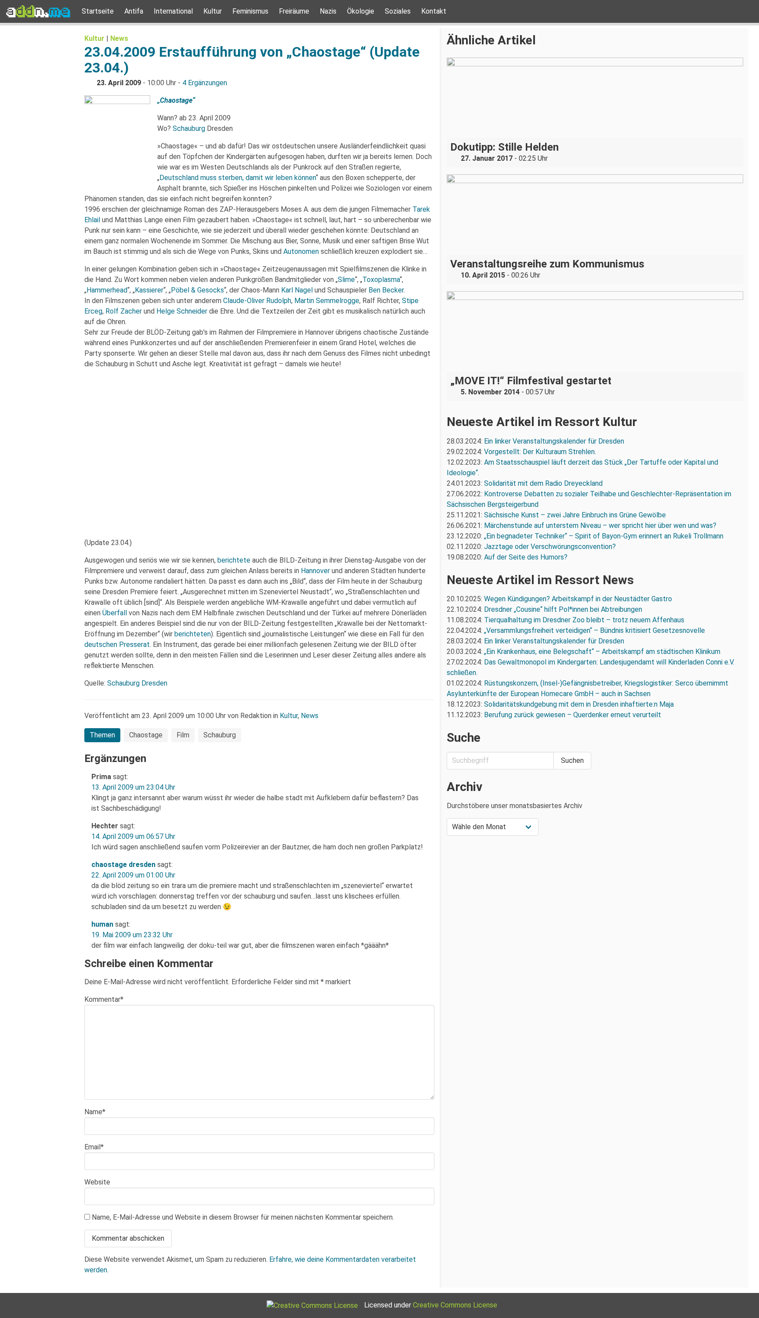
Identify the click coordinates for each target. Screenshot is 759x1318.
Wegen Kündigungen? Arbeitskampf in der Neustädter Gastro (578, 599)
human (102, 924)
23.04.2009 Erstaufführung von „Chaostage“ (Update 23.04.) (251, 59)
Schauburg (189, 128)
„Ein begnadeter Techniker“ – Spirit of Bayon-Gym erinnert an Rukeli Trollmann (603, 536)
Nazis (328, 11)
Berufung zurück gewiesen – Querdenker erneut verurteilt (572, 715)
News (119, 38)
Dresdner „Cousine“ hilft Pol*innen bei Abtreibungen (563, 609)
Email (94, 1147)
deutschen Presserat (117, 644)
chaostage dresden (123, 864)
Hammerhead (107, 290)
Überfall (114, 613)
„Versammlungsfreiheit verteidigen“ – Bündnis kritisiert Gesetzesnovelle (594, 630)
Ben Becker (386, 290)
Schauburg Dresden (137, 683)
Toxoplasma (381, 279)
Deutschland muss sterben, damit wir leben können (237, 177)
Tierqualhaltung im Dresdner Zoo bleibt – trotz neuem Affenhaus (584, 620)
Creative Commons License (455, 1305)
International (173, 11)
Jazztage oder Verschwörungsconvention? (550, 546)
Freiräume (294, 11)
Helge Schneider (181, 311)
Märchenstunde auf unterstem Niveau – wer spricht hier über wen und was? (600, 525)
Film (183, 735)
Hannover (315, 571)
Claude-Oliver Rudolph (257, 300)
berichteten (192, 634)
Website (97, 1182)
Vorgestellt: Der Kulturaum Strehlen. (540, 452)
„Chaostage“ (176, 100)
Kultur (212, 11)
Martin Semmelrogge (326, 300)
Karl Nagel (297, 290)
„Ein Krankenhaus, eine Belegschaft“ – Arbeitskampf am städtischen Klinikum (602, 651)
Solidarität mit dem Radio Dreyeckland (543, 483)
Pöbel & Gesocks (197, 290)
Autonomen (301, 251)
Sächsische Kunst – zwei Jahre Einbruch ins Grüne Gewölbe (575, 515)
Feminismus (250, 11)
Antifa (133, 11)
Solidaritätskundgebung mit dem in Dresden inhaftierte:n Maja (579, 704)
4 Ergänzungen (204, 83)
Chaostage (146, 735)
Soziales (398, 11)
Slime (346, 279)
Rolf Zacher (123, 311)
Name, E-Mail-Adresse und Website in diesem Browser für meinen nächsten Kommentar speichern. (243, 1217)
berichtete (233, 560)
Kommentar (103, 999)
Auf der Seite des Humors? (525, 557)
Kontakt (433, 11)
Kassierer (149, 290)
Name (94, 1112)
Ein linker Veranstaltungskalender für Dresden (554, 441)
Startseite (98, 11)
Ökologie (360, 11)
